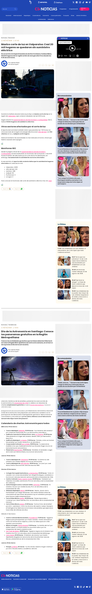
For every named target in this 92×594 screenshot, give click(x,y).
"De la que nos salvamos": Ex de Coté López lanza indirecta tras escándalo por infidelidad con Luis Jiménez (79, 261)
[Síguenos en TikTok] (83, 2)
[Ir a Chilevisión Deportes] (42, 2)
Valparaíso (12, 116)
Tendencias (12, 325)
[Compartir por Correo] (52, 65)
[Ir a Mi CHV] (30, 2)
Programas (63, 9)
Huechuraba (18, 450)
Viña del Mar (42, 132)
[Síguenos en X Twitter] (73, 2)
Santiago (36, 485)
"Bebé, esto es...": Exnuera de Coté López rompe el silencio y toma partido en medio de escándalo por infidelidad (73, 121)
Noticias (4, 38)
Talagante (24, 460)
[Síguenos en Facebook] (77, 2)
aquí (50, 181)
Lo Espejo (23, 440)
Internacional (17, 15)
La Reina (14, 547)
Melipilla (22, 431)
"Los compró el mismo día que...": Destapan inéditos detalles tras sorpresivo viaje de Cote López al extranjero (70, 181)
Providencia (33, 518)
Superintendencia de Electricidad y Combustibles (30, 120)
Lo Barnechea (33, 473)
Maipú (22, 498)
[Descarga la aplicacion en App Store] (16, 589)
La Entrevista (42, 19)
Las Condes (26, 444)
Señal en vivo (83, 9)
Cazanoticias (36, 15)
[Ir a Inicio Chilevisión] (58, 2)
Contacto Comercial (19, 579)
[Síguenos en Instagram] (80, 2)
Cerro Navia (10, 535)
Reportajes (27, 15)
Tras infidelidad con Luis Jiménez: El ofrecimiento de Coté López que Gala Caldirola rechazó (72, 250)
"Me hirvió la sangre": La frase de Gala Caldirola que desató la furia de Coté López (80, 284)
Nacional (8, 15)
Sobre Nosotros (6, 579)
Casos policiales (56, 15)
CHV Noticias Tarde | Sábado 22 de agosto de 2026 (79, 271)
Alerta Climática (81, 15)
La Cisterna (39, 434)
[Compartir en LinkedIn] (49, 65)
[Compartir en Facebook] (40, 65)
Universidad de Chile (21, 403)
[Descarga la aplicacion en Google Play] (5, 589)
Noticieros (51, 19)
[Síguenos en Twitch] (90, 2)
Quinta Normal (23, 525)
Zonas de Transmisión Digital (37, 579)
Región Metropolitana (37, 405)
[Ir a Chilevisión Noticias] (46, 9)
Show (72, 15)
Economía (46, 15)
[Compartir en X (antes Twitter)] (46, 65)
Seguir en (6, 189)
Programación (73, 9)
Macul (22, 490)
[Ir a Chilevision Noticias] (46, 575)
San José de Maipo (12, 531)
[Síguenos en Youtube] (87, 2)
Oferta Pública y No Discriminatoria (59, 579)
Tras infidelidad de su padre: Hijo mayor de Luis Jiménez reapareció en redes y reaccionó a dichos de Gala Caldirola (73, 151)
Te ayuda (66, 15)
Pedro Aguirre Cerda (25, 479)
